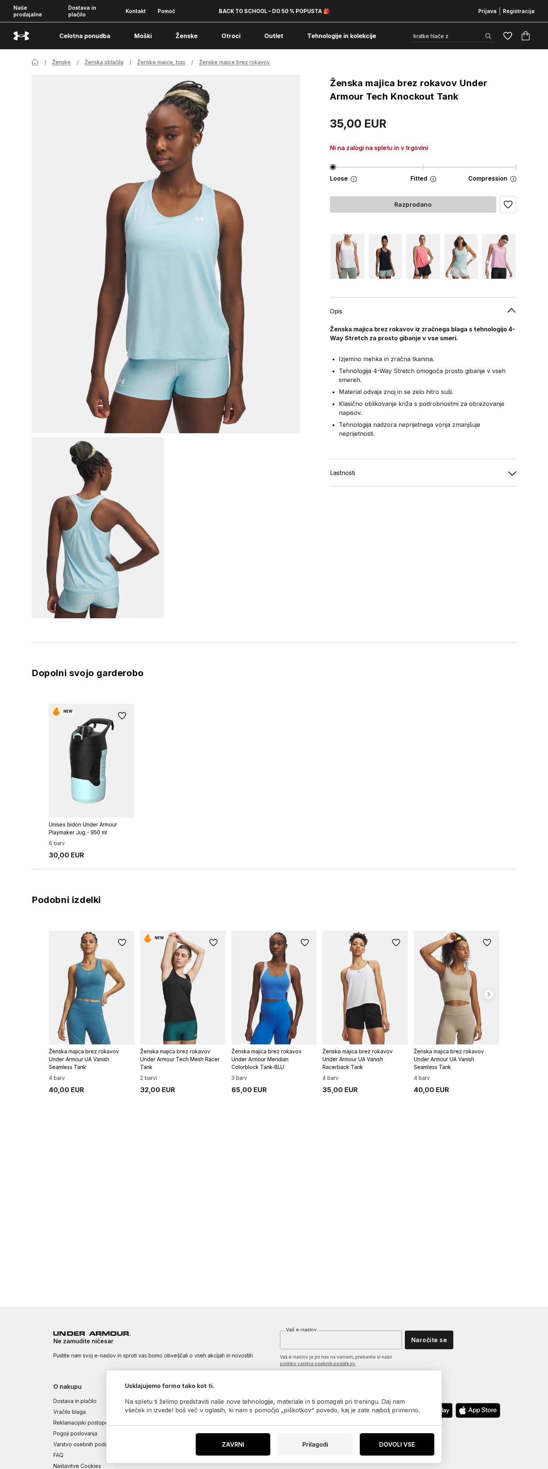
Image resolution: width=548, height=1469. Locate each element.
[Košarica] (525, 35)
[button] (508, 204)
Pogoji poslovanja (75, 1433)
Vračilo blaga (69, 1412)
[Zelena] (461, 256)
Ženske (61, 62)
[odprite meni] (117, 36)
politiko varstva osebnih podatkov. (318, 1363)
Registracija (519, 11)
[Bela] (347, 256)
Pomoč (166, 11)
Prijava (487, 11)
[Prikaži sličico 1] (98, 527)
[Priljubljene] (507, 35)
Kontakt (136, 11)
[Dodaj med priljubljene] (122, 716)
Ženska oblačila (104, 62)
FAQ (58, 1455)
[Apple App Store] (478, 1410)
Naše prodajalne (27, 11)
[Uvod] (35, 62)
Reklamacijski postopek (82, 1422)
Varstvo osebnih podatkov (86, 1444)
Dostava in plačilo (82, 11)
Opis (336, 311)
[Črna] (385, 256)
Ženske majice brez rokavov (234, 62)
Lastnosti (342, 472)
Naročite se (429, 1340)
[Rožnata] (423, 256)
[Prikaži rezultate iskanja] (488, 36)
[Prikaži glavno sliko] (166, 254)
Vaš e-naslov (301, 1329)
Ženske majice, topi (161, 62)
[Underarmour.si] (21, 36)
